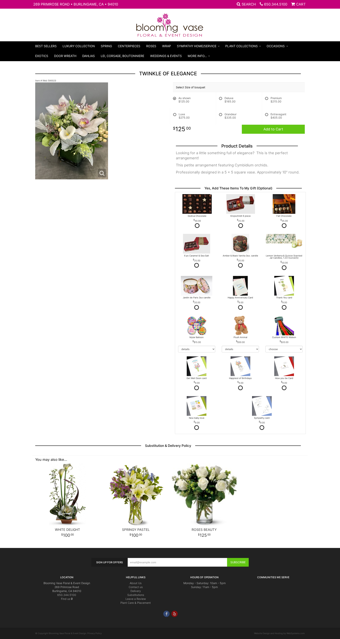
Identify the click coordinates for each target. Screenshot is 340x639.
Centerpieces (129, 46)
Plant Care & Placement (135, 602)
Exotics (41, 56)
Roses (151, 46)
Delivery (135, 591)
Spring (106, 46)
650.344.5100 (275, 4)
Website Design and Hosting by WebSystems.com (279, 633)
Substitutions (135, 595)
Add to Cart (273, 129)
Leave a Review (136, 598)
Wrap (166, 46)
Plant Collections (241, 46)
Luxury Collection (79, 46)
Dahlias (88, 56)
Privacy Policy (94, 633)
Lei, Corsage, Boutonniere (122, 56)
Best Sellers (46, 46)
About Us (135, 583)
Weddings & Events (166, 56)
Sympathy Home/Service (196, 46)
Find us (66, 598)
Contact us (136, 587)
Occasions (276, 46)
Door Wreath (65, 56)
